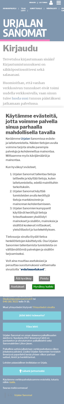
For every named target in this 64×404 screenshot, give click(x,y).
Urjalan (25, 138)
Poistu (44, 278)
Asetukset (17, 286)
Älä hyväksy (24, 278)
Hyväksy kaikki (43, 286)
